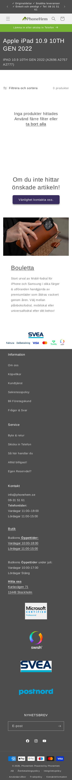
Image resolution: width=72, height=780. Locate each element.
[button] (8, 18)
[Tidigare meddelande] (7, 6)
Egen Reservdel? (20, 471)
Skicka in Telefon (19, 444)
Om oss (13, 365)
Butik (12, 528)
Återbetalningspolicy (29, 771)
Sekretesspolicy (19, 392)
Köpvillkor (14, 374)
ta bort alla (36, 124)
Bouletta (22, 268)
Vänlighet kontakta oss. (36, 199)
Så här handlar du (20, 453)
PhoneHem (27, 766)
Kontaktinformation (56, 777)
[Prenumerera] (59, 726)
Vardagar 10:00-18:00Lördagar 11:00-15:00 (23, 543)
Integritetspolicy (52, 771)
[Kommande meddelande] (64, 6)
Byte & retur (16, 435)
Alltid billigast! (17, 462)
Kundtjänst (15, 383)
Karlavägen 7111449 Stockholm (20, 587)
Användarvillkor (17, 777)
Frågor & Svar (17, 410)
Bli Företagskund (19, 401)
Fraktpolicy (36, 777)
